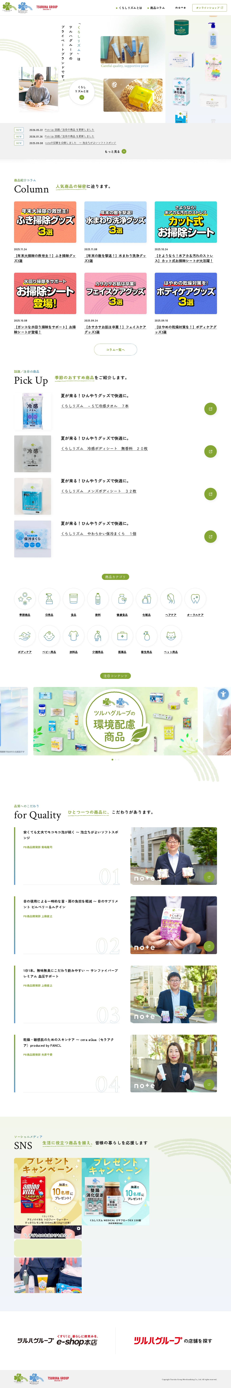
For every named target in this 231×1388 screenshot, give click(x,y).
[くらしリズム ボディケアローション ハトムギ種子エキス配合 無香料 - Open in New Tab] (213, 37)
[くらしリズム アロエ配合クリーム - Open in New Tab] (181, 26)
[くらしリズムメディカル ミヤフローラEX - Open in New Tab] (181, 90)
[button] (112, 759)
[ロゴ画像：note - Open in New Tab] (181, 8)
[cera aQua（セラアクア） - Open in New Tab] (120, 721)
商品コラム (157, 8)
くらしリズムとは (130, 8)
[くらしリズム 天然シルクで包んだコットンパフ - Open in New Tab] (181, 58)
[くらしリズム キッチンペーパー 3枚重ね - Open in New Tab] (213, 101)
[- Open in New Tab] (58, 1340)
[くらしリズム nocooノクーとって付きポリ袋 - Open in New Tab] (181, 122)
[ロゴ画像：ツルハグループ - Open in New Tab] (47, 8)
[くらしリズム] (17, 7)
